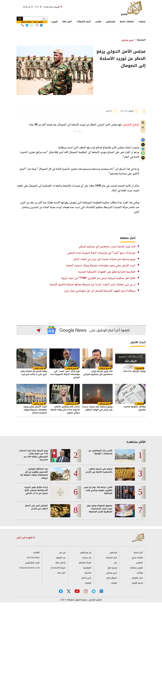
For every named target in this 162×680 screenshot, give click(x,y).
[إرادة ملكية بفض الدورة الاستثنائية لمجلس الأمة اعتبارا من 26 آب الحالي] (60, 492)
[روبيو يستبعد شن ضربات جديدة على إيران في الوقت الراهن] (97, 394)
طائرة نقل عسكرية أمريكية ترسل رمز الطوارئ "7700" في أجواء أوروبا (98, 278)
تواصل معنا (60, 563)
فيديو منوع (112, 568)
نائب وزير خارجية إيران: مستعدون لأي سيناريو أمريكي (107, 246)
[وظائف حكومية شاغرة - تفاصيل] (130, 394)
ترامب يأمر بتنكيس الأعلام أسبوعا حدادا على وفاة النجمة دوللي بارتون (65, 409)
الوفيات (139, 368)
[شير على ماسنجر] (143, 149)
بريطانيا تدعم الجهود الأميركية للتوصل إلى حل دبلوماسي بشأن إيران (99, 291)
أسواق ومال (111, 578)
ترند (115, 563)
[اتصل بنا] (23, 25)
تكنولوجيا (87, 568)
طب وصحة (86, 558)
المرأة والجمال (85, 563)
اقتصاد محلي (137, 558)
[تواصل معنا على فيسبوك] (27, 25)
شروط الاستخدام (58, 568)
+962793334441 (33, 558)
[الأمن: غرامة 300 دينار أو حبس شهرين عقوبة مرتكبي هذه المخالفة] (125, 492)
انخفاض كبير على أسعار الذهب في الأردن (36, 507)
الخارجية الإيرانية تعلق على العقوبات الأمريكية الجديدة (106, 272)
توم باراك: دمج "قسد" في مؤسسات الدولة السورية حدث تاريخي (101, 253)
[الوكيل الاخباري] (138, 537)
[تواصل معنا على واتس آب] (32, 25)
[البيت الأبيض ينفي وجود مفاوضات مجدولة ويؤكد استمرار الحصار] (31, 394)
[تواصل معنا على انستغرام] (37, 25)
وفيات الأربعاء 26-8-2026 (134, 371)
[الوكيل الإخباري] (132, 8)
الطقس (139, 563)
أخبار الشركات (84, 21)
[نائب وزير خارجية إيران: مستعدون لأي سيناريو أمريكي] (97, 358)
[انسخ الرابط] (143, 158)
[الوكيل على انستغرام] (86, 591)
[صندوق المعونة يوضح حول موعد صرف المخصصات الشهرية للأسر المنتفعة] (125, 510)
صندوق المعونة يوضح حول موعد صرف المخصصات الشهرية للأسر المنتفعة (99, 508)
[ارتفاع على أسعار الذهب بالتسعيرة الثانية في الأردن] (125, 474)
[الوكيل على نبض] (101, 591)
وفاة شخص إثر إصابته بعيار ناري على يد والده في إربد (34, 373)
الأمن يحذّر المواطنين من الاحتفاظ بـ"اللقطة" (100, 452)
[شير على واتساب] (143, 153)
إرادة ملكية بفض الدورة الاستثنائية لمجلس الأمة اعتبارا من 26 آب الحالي (36, 490)
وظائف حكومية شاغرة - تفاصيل (134, 408)
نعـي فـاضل (86, 578)
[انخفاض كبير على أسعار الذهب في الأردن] (60, 510)
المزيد (54, 22)
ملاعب (98, 21)
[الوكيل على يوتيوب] (77, 591)
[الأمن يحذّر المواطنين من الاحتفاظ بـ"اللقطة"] (125, 455)
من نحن (62, 552)
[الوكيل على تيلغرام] (94, 591)
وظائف (139, 403)
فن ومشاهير (71, 403)
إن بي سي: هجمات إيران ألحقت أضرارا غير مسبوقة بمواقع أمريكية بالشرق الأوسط (92, 284)
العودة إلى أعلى (24, 537)
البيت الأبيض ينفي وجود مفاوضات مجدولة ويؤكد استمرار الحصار (100, 265)
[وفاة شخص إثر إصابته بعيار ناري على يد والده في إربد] (31, 358)
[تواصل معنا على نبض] (41, 25)
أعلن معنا (67, 21)
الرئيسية (141, 40)
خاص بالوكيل (137, 578)
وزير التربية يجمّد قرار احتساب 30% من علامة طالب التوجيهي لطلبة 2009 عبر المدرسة (33, 455)
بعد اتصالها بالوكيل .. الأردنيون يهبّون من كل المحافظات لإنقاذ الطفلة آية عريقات (34, 473)
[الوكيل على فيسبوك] (61, 591)
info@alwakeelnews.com (29, 568)
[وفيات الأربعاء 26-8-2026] (130, 358)
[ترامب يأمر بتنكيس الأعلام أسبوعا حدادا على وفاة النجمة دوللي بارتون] (64, 394)
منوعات (114, 583)
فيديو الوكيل (137, 583)
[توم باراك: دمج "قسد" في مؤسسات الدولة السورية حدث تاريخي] (64, 358)
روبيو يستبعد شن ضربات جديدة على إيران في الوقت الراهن (104, 259)
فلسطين (110, 21)
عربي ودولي (127, 40)
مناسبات (87, 573)
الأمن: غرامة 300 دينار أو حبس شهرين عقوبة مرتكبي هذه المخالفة (98, 490)
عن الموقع (60, 558)
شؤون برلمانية (136, 568)
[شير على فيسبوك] (143, 140)
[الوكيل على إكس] (68, 591)
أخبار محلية (39, 368)
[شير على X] (143, 144)
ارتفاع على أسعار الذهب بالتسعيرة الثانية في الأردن (99, 470)
